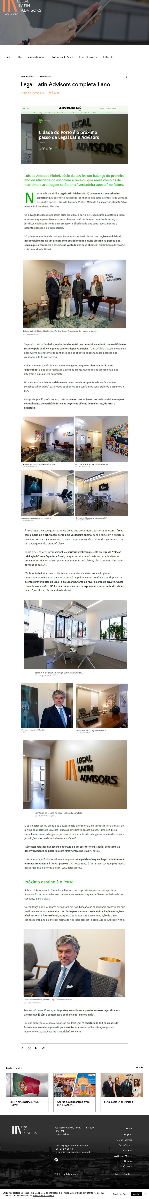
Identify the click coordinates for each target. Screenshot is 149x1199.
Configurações (119, 1194)
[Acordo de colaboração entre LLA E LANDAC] (75, 1085)
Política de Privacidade (43, 1195)
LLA (20, 57)
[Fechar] (145, 1194)
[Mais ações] (126, 76)
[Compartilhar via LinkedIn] (36, 1048)
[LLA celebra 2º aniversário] (122, 1085)
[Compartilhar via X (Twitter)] (29, 1048)
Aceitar (136, 1194)
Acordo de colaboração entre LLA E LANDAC (73, 1103)
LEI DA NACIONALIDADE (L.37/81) (24, 1103)
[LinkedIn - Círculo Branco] (56, 1159)
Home (129, 1128)
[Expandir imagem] (47, 441)
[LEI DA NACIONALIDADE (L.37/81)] (27, 1085)
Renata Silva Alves (87, 57)
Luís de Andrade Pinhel (61, 57)
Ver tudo (139, 1068)
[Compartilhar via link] (43, 1048)
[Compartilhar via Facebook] (22, 1048)
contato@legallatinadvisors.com (71, 1145)
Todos (9, 57)
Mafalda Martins (36, 57)
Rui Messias (108, 57)
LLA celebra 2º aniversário (118, 1101)
